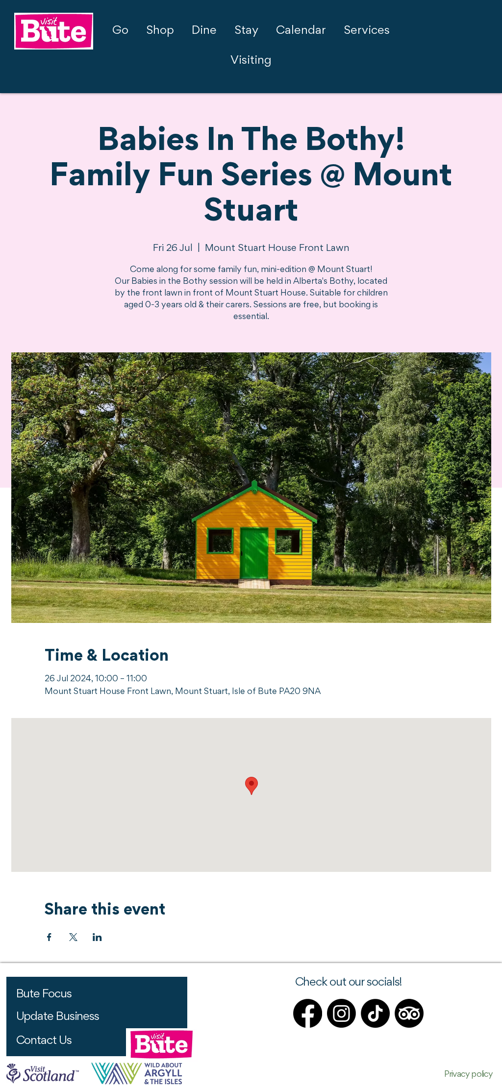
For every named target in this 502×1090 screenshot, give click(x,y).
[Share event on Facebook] (49, 937)
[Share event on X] (73, 937)
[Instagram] (341, 1013)
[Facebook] (307, 1013)
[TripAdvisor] (409, 1013)
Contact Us (44, 1041)
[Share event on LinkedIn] (97, 937)
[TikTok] (375, 1013)
